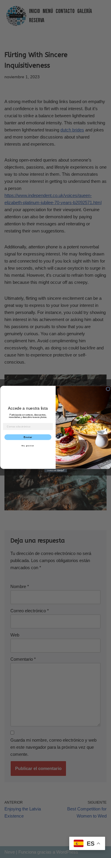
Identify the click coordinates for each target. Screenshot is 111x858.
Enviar (27, 437)
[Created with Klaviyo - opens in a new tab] (55, 470)
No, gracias (28, 446)
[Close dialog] (108, 389)
